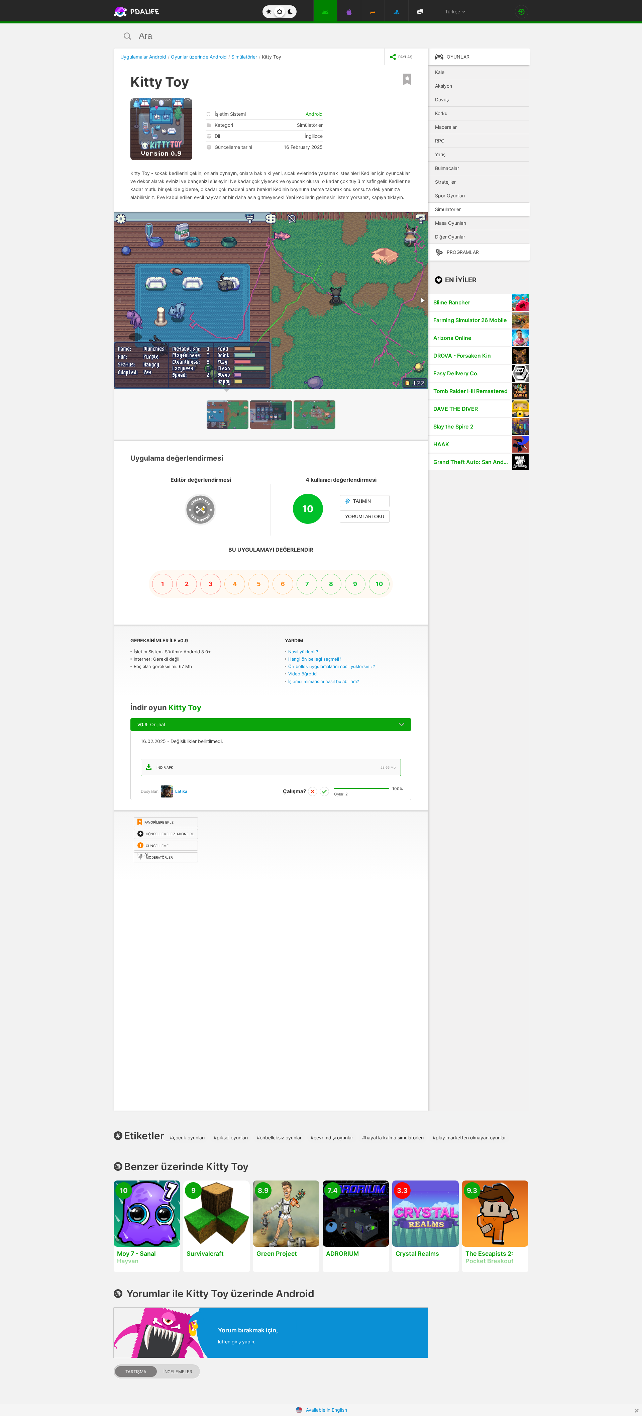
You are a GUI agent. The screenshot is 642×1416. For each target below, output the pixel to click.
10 (379, 583)
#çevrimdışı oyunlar (332, 1137)
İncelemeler (178, 1371)
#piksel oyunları (231, 1137)
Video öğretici (302, 673)
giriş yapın (243, 1341)
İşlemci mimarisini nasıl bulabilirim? (323, 681)
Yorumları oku (364, 516)
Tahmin (362, 501)
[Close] (637, 1411)
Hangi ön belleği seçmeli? (314, 659)
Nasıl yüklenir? (303, 651)
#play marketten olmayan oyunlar (469, 1137)
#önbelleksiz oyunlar (279, 1137)
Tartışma (135, 1371)
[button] (422, 217)
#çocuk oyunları (187, 1137)
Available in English (326, 1410)
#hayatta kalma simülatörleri (393, 1137)
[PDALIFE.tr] (134, 11)
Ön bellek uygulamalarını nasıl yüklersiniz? (331, 666)
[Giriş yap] (521, 11)
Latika (181, 791)
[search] (308, 36)
